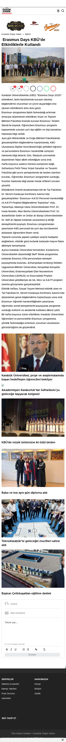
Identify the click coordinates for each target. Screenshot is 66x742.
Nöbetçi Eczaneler (10, 684)
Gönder (32, 655)
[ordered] (23, 649)
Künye (38, 684)
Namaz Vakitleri (9, 689)
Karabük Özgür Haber (11, 34)
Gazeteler (6, 698)
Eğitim (28, 34)
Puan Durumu (8, 694)
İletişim (38, 689)
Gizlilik (38, 694)
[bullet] (28, 649)
